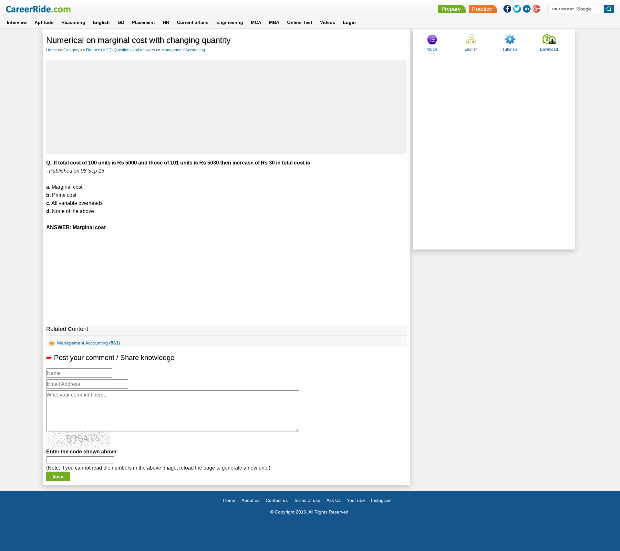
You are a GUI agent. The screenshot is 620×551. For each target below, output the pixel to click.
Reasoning (73, 22)
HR (166, 22)
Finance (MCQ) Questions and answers (120, 50)
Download (549, 49)
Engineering (229, 22)
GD (121, 22)
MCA (256, 22)
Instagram (381, 500)
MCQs (432, 49)
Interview (17, 22)
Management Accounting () (88, 342)
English (101, 22)
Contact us (277, 500)
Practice (482, 9)
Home (51, 50)
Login (349, 22)
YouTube (356, 500)
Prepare (451, 9)
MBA (274, 22)
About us (251, 500)
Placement (143, 22)
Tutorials (510, 49)
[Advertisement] (226, 107)
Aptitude (44, 22)
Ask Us (333, 500)
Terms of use (307, 500)
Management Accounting (183, 50)
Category (71, 50)
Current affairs (193, 22)
